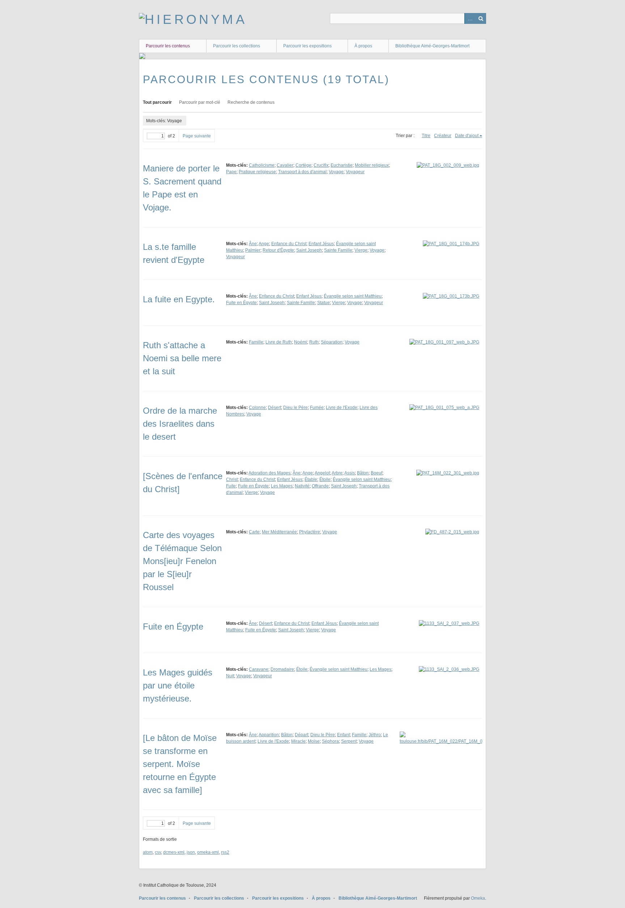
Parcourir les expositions (307, 45)
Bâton (363, 473)
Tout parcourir (157, 102)
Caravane (258, 669)
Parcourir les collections (236, 45)
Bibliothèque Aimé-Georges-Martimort (432, 45)
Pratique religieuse (257, 171)
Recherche (480, 18)
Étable (311, 479)
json (191, 852)
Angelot (322, 473)
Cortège (303, 165)
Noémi (300, 342)
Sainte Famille (338, 250)
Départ (301, 734)
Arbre (337, 473)
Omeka (478, 898)
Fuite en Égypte (241, 302)
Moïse (314, 741)
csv (158, 852)
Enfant (343, 734)
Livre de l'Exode (341, 407)
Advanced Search (469, 18)
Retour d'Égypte (278, 250)
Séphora (330, 741)
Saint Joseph (309, 250)
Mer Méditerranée (279, 531)
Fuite (231, 486)
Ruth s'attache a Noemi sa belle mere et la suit (182, 358)
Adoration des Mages (269, 473)
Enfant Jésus (321, 243)
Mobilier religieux (372, 165)
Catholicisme (262, 165)
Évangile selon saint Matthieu (353, 296)
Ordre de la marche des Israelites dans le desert (180, 424)
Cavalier (285, 165)
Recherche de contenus (251, 102)
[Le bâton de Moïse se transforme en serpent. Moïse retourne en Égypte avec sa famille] (180, 764)
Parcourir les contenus (168, 45)
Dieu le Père (295, 407)
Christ (232, 479)
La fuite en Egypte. (179, 299)
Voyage (336, 171)
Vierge (360, 250)
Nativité (302, 486)
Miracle (298, 741)
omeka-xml (208, 852)
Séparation (332, 342)
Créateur (442, 135)
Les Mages (282, 486)
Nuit (230, 675)
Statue (323, 302)
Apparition (269, 734)
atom (148, 852)
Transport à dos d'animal (302, 171)
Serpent (349, 741)
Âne (253, 243)
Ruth (314, 342)
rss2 (225, 852)
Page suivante (197, 135)
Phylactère (309, 531)
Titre (426, 135)
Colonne (257, 407)
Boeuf (376, 473)
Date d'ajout (467, 135)
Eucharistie (342, 165)
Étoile (325, 479)
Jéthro (375, 734)
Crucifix (321, 165)
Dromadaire (282, 669)
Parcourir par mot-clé (199, 102)
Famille (256, 342)
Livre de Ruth (278, 342)
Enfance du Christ (288, 243)
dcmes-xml (173, 852)
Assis (349, 473)
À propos (363, 45)
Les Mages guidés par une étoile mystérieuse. (177, 685)
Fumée (317, 407)
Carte (254, 531)
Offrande (320, 486)
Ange (264, 243)
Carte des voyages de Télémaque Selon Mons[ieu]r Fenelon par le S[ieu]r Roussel (182, 561)
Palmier (252, 250)
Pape (231, 171)
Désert (274, 407)
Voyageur (355, 171)
